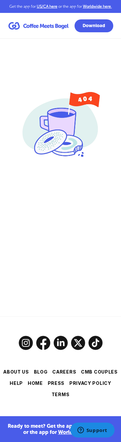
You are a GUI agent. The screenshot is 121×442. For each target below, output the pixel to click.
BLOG (41, 372)
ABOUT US (16, 372)
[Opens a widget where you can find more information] (92, 431)
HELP (16, 383)
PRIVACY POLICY (90, 383)
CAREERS (64, 372)
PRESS (56, 383)
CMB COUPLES (99, 372)
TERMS (61, 394)
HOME (35, 383)
